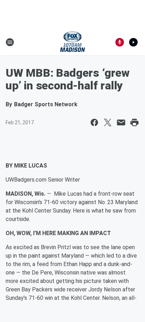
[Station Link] (72, 42)
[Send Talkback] (119, 42)
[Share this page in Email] (121, 122)
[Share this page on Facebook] (94, 122)
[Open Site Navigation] (10, 42)
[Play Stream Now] (133, 42)
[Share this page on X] (108, 122)
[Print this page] (134, 122)
